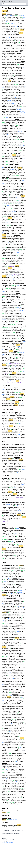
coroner (15, 612)
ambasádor (12, 271)
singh (10, 174)
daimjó (6, 191)
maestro (21, 84)
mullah (7, 177)
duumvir (8, 681)
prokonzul (14, 692)
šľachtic (22, 380)
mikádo (4, 189)
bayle (24, 747)
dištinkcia (9, 14)
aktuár (8, 598)
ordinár (4, 73)
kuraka (15, 192)
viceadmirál (6, 330)
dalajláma (4, 253)
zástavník (4, 825)
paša (9, 167)
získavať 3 (9, 521)
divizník (4, 297)
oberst (15, 290)
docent (7, 68)
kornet (4, 335)
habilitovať (4, 424)
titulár (21, 631)
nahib (6, 786)
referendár (7, 611)
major (12, 288)
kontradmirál (14, 327)
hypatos (4, 691)
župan (15, 723)
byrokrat (13, 567)
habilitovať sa (18, 458)
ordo (3, 15)
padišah (11, 164)
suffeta (4, 706)
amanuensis (8, 603)
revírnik (11, 623)
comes (6, 703)
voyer (3, 766)
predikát (9, 17)
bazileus (23, 94)
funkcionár (9, 565)
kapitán (20, 280)
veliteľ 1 (18, 382)
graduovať (15, 429)
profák (10, 34)
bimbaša (19, 337)
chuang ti (7, 181)
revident (8, 365)
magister (19, 53)
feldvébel (4, 358)
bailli (10, 369)
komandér (17, 90)
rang (14, 15)
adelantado (19, 774)
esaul (24, 285)
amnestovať (14, 412)
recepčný (8, 620)
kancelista (16, 604)
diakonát (4, 225)
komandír (4, 92)
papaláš (19, 570)
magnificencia (12, 78)
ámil (20, 781)
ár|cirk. (18, 266)
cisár (24, 106)
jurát (18, 366)
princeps (4, 109)
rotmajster (5, 348)
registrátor (10, 582)
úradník (22, 382)
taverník (4, 738)
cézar (3, 106)
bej (19, 153)
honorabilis (18, 75)
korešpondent (10, 581)
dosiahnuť (4, 478)
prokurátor (15, 694)
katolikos (12, 221)
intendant (10, 769)
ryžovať (18, 555)
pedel (24, 644)
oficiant (6, 590)
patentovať (18, 431)
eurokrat (12, 656)
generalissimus (6, 308)
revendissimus (6, 233)
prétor (15, 695)
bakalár (13, 37)
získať (3, 444)
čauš (6, 349)
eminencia (19, 211)
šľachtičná (4, 382)
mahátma (9, 258)
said (3, 147)
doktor (17, 45)
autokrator (5, 112)
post (12, 21)
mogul (11, 178)
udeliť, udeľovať (6, 412)
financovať (10, 539)
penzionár (15, 756)
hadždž (13, 239)
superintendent (15, 374)
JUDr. (21, 50)
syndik (3, 717)
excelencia (7, 89)
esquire (21, 125)
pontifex (12, 205)
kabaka (10, 184)
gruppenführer (10, 299)
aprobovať (18, 420)
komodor (9, 319)
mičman (4, 318)
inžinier (23, 42)
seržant (14, 355)
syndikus (8, 717)
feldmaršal (4, 307)
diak (12, 791)
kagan (16, 170)
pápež (8, 203)
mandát (20, 23)
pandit (8, 261)
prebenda (12, 20)
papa (22, 197)
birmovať (23, 434)
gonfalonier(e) (5, 343)
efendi (22, 139)
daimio (10, 191)
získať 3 (21, 497)
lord (10, 123)
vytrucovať (5, 471)
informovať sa (16, 454)
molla (3, 177)
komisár (4, 659)
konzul (19, 639)
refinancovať (18, 541)
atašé (14, 268)
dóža (25, 131)
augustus (4, 111)
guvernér (15, 578)
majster (6, 65)
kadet (3, 311)
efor (13, 669)
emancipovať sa (6, 464)
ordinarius (9, 73)
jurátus (22, 366)
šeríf (9, 147)
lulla (22, 175)
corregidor (17, 750)
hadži (20, 239)
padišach (16, 164)
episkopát (16, 214)
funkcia (4, 18)
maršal (22, 304)
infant (7, 122)
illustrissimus (11, 232)
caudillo (20, 136)
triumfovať (23, 479)
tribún (11, 675)
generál (8, 296)
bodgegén (21, 255)
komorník (7, 742)
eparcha (22, 709)
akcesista (22, 606)
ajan (16, 780)
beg (17, 153)
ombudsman (19, 625)
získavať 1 (4, 521)
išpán (6, 723)
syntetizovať (12, 468)
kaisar (19, 103)
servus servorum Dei (19, 208)
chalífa (24, 148)
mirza (11, 161)
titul (3, 17)
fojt (21, 713)
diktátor (14, 672)
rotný (21, 344)
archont (18, 100)
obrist (23, 340)
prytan (3, 667)
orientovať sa (5, 455)
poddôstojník (5, 388)
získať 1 (17, 497)
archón (13, 100)
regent (14, 731)
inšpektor (18, 373)
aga (3, 142)
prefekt (4, 698)
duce (13, 134)
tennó (14, 186)
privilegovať (16, 413)
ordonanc (8, 389)
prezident (7, 87)
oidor (13, 753)
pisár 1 (7, 373)
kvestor (7, 684)
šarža (7, 275)
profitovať (10, 478)
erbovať (4, 452)
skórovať (15, 483)
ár (18, 380)
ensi (6, 159)
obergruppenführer (7, 302)
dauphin (17, 119)
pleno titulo (22, 28)
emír (24, 150)
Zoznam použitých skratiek (7, 842)
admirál (18, 332)
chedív (16, 169)
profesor (4, 34)
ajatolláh (10, 247)
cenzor (6, 587)
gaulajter (4, 799)
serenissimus (5, 98)
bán (3, 114)
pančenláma (11, 253)
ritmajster (4, 283)
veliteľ (18, 363)
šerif (6, 147)
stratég (4, 665)
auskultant (16, 600)
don (13, 219)
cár (10, 117)
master (12, 58)
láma (15, 250)
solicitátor (4, 592)
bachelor (18, 40)
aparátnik (11, 571)
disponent (14, 648)
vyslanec (17, 274)
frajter (15, 351)
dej (16, 144)
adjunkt (13, 618)
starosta (8, 382)
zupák (11, 388)
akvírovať (21, 444)
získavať (4, 527)
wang (6, 183)
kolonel (18, 293)
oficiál (10, 597)
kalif (21, 148)
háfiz (11, 242)
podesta (10, 778)
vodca (15, 382)
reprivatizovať (12, 447)
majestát (11, 379)
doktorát (22, 45)
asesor (7, 366)
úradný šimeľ (5, 568)
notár (12, 222)
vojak (15, 363)
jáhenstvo (14, 225)
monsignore (17, 235)
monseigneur (10, 216)
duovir (3, 681)
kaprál (7, 354)
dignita (20, 26)
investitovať (6, 437)
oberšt (7, 291)
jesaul (4, 286)
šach (6, 156)
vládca (12, 382)
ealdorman (4, 130)
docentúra (13, 68)
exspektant (5, 617)
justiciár (13, 734)
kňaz (14, 266)
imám (24, 249)
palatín (19, 719)
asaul (21, 285)
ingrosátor (19, 584)
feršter (11, 622)
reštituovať (5, 447)
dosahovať (4, 502)
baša (6, 167)
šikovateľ (21, 357)
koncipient (5, 609)
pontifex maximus (19, 205)
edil (16, 678)
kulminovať (11, 502)
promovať (18, 417)
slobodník (4, 818)
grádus (16, 14)
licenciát (23, 61)
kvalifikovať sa (21, 487)
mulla (15, 244)
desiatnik (4, 811)
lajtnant (8, 277)
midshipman (14, 315)
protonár (23, 200)
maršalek (10, 741)
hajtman (22, 338)
